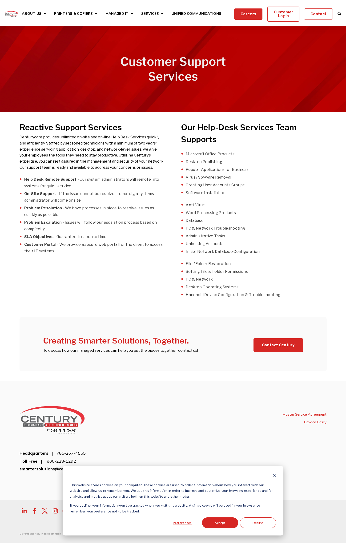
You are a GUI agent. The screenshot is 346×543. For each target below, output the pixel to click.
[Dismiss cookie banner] (274, 476)
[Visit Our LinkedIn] (24, 511)
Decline (258, 523)
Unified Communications (196, 14)
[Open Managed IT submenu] (132, 13)
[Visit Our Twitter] (45, 511)
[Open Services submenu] (162, 13)
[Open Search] (339, 14)
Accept (220, 523)
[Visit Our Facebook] (34, 511)
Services (150, 14)
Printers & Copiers (73, 14)
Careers (248, 14)
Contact (318, 14)
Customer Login (283, 14)
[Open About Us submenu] (45, 13)
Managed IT (117, 14)
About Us (31, 14)
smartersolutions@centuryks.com (54, 469)
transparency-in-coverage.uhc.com (43, 533)
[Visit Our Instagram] (55, 511)
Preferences (182, 523)
